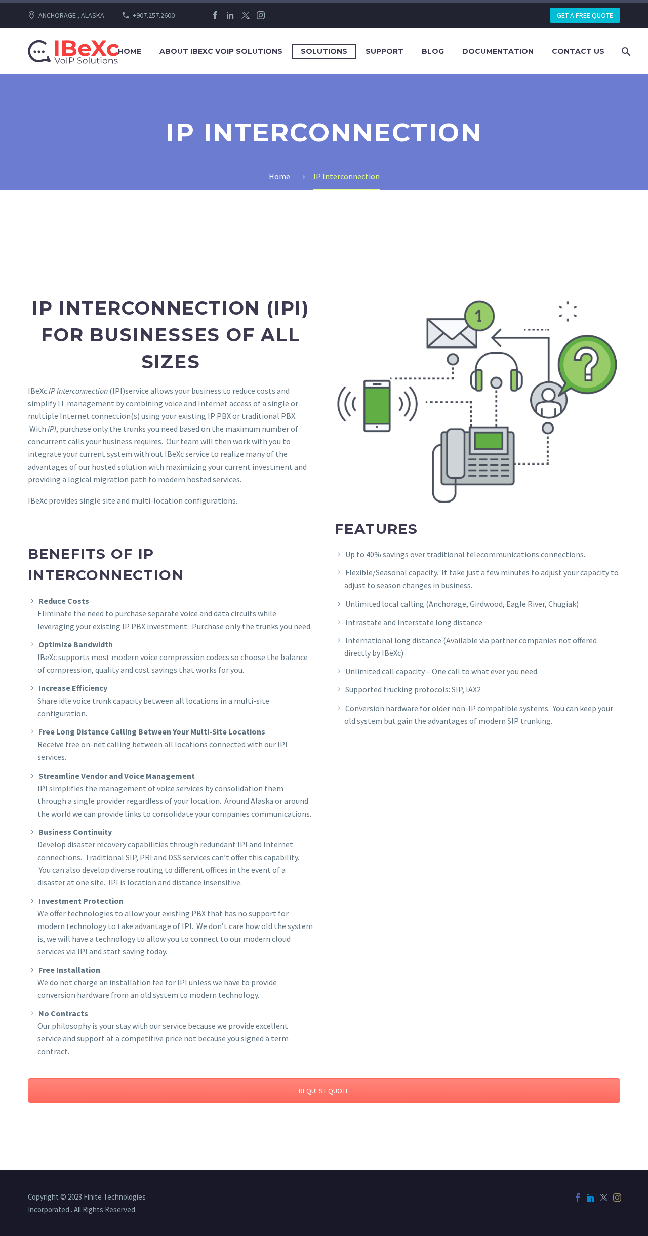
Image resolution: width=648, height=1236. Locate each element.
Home (129, 51)
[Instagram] (260, 15)
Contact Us (578, 51)
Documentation (498, 51)
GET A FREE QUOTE (585, 15)
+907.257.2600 (154, 15)
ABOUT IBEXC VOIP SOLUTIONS (220, 51)
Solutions (324, 51)
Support (384, 51)
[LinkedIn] (230, 15)
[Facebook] (215, 15)
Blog (433, 51)
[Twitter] (245, 15)
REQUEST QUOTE (324, 1090)
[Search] (625, 51)
